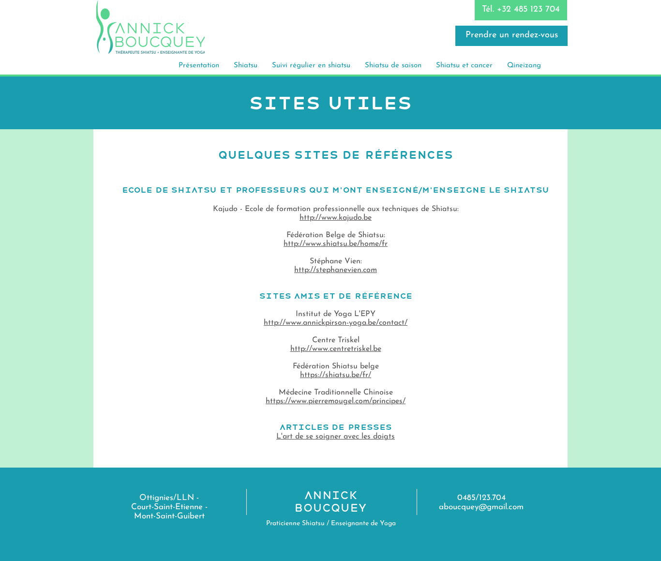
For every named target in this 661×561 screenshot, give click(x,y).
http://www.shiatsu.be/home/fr (336, 244)
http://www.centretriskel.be (335, 349)
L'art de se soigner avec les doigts (335, 436)
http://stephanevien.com (335, 270)
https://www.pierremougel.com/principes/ (336, 401)
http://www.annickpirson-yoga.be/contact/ (335, 323)
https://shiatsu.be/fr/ (335, 375)
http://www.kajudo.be (336, 218)
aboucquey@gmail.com (481, 507)
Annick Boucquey (330, 501)
